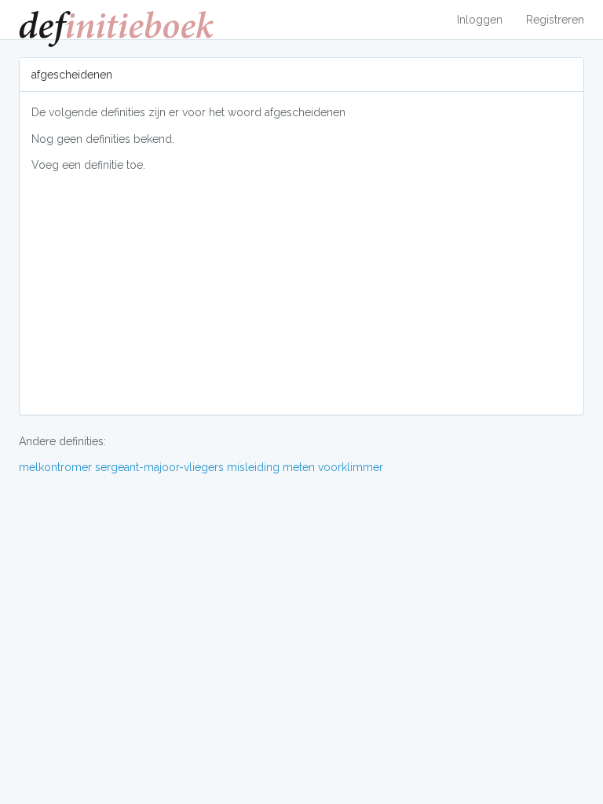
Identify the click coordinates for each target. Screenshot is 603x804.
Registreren (555, 19)
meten (299, 467)
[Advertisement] (301, 293)
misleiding (253, 467)
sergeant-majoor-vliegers (159, 467)
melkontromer (55, 467)
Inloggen (479, 19)
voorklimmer (350, 467)
